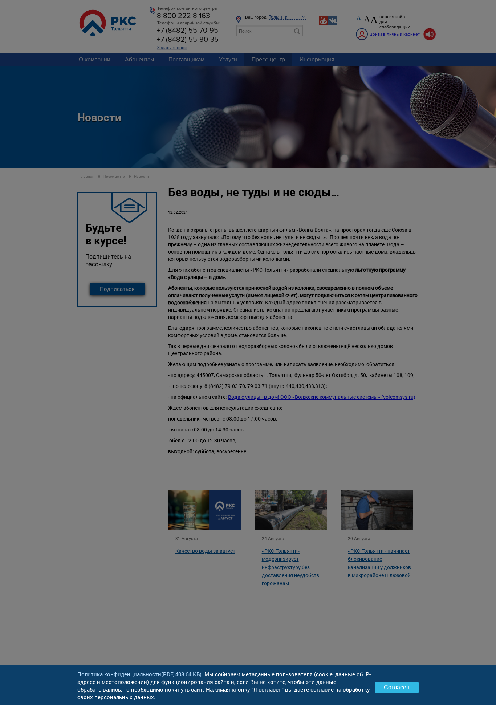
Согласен (397, 687)
